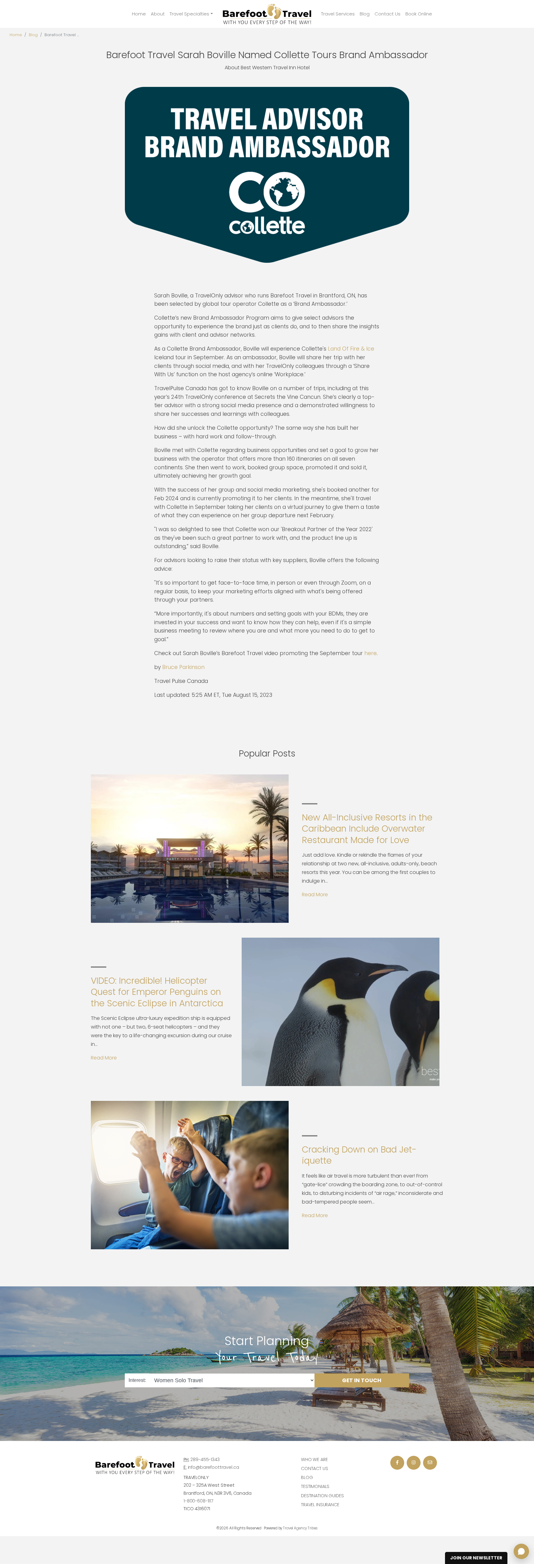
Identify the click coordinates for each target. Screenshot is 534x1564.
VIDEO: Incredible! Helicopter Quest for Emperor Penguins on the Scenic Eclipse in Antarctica (157, 992)
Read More (315, 894)
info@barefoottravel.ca (213, 1467)
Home (139, 14)
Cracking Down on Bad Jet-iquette (359, 1155)
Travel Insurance (320, 1505)
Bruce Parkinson (183, 667)
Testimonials (315, 1486)
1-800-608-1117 (199, 1501)
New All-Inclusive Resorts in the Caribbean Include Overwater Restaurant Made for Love (367, 829)
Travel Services (338, 14)
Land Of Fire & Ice (351, 348)
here (370, 653)
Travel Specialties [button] (189, 14)
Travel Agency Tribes (300, 1528)
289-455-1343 (204, 1459)
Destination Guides (322, 1496)
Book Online (418, 14)
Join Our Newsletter (476, 1558)
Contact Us (387, 14)
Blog (365, 14)
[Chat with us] (521, 1551)
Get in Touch (361, 1380)
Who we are (314, 1459)
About (158, 14)
